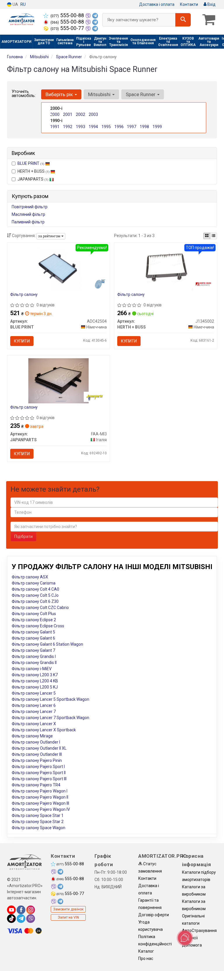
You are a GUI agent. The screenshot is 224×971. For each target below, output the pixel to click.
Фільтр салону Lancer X (34, 723)
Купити (22, 341)
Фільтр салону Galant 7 (33, 650)
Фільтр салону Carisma (33, 583)
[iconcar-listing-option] (213, 236)
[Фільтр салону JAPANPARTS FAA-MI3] (58, 380)
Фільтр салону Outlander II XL (39, 748)
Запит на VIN (68, 917)
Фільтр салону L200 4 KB (35, 681)
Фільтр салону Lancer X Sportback (44, 730)
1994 (93, 126)
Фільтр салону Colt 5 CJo (35, 595)
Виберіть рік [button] (60, 94)
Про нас (145, 958)
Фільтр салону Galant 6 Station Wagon (47, 644)
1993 (80, 126)
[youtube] (11, 909)
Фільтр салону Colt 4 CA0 (35, 589)
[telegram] (21, 918)
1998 (144, 126)
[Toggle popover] (185, 938)
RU (23, 4)
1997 (131, 126)
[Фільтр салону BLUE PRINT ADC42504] (58, 267)
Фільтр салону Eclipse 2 (34, 619)
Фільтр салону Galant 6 (33, 638)
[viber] (30, 918)
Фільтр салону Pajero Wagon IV (41, 809)
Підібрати (23, 536)
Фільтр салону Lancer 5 (34, 693)
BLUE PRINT (31, 163)
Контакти (189, 4)
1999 (157, 126)
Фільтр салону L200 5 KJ (35, 687)
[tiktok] (11, 918)
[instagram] (30, 909)
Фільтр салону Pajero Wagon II (40, 797)
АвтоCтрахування (199, 930)
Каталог (146, 951)
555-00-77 (67, 28)
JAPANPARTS (33, 179)
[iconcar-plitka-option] (206, 236)
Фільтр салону (24, 294)
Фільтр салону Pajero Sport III (39, 778)
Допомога (192, 945)
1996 (119, 126)
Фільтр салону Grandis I (34, 656)
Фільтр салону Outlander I (36, 742)
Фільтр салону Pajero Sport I (38, 766)
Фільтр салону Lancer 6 (34, 705)
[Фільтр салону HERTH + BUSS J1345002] (166, 267)
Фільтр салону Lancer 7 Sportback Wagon (50, 717)
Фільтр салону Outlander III (37, 754)
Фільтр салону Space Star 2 (38, 821)
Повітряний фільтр (30, 206)
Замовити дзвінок (68, 909)
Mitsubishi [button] (100, 94)
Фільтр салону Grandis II (34, 662)
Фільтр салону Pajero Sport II (39, 772)
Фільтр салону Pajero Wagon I (39, 791)
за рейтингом (49, 236)
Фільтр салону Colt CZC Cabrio (40, 607)
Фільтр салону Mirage (32, 736)
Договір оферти (153, 914)
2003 (93, 114)
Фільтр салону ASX (30, 577)
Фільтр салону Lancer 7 (34, 711)
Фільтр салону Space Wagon (38, 827)
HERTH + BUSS (34, 171)
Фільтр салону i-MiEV (32, 668)
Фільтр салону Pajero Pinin (37, 760)
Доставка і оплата (156, 4)
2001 (67, 114)
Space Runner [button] (141, 94)
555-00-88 (67, 15)
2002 (80, 114)
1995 (106, 126)
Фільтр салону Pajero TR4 (36, 785)
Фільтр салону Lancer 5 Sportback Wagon (50, 699)
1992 (67, 126)
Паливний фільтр (28, 222)
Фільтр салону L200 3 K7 (35, 674)
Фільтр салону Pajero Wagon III (40, 803)
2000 (55, 114)
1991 (55, 126)
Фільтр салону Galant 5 (33, 632)
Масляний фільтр (28, 214)
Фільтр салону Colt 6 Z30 (35, 601)
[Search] (183, 20)
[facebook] (21, 909)
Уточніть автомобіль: (24, 93)
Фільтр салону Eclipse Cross (38, 626)
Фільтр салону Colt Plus (34, 613)
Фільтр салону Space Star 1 (38, 815)
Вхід (211, 4)
